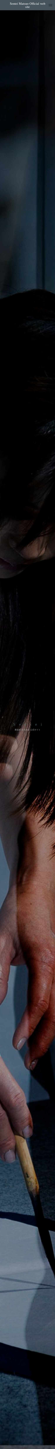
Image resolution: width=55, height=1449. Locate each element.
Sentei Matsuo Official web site (28, 5)
